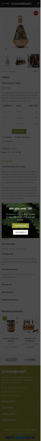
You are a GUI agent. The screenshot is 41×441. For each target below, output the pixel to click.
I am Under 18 (20, 232)
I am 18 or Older (20, 226)
